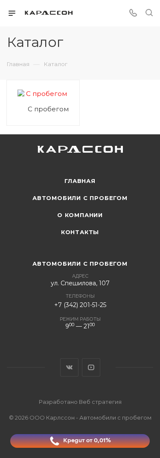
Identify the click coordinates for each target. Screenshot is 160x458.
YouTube (91, 367)
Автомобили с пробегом (80, 197)
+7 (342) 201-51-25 (80, 305)
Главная (80, 180)
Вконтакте (69, 367)
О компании (80, 215)
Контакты (80, 232)
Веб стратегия (100, 401)
